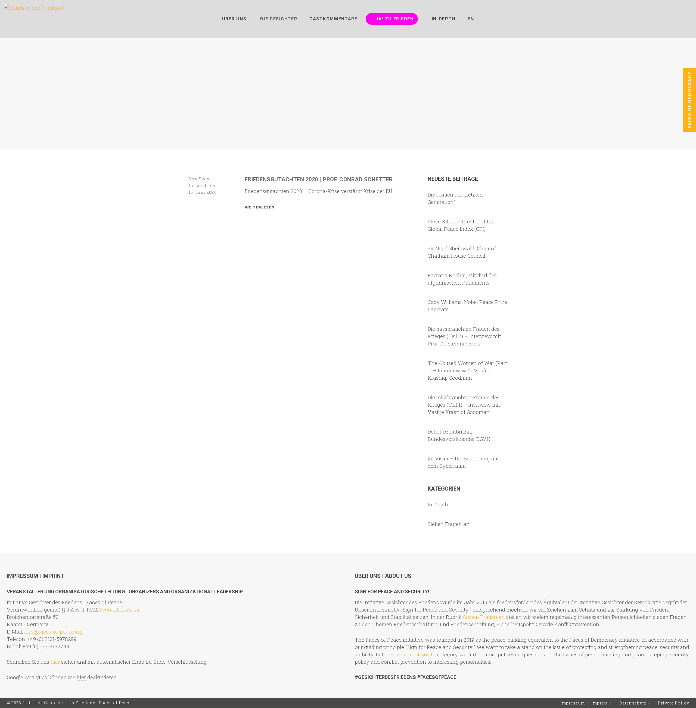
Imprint (599, 703)
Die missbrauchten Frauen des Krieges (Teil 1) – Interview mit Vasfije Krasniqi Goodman (464, 404)
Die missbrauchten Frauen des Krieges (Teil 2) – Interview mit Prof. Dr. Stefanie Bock (464, 336)
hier (55, 661)
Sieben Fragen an (449, 523)
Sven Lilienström (119, 609)
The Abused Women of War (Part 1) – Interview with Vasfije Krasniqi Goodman (467, 370)
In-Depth (438, 504)
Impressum (572, 703)
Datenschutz (632, 703)
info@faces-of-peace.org (53, 631)
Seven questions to (413, 654)
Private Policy (673, 703)
